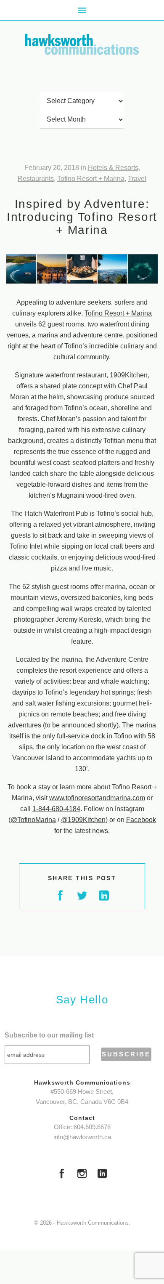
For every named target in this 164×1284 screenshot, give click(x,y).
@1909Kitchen (83, 819)
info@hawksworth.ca (82, 1137)
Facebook (141, 819)
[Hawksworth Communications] (82, 44)
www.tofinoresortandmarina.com (97, 797)
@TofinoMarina (33, 819)
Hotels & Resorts (113, 167)
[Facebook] (61, 1174)
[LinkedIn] (102, 1174)
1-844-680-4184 (56, 808)
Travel (137, 178)
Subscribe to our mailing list (49, 1035)
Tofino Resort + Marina (90, 178)
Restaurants (36, 178)
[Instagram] (82, 1174)
